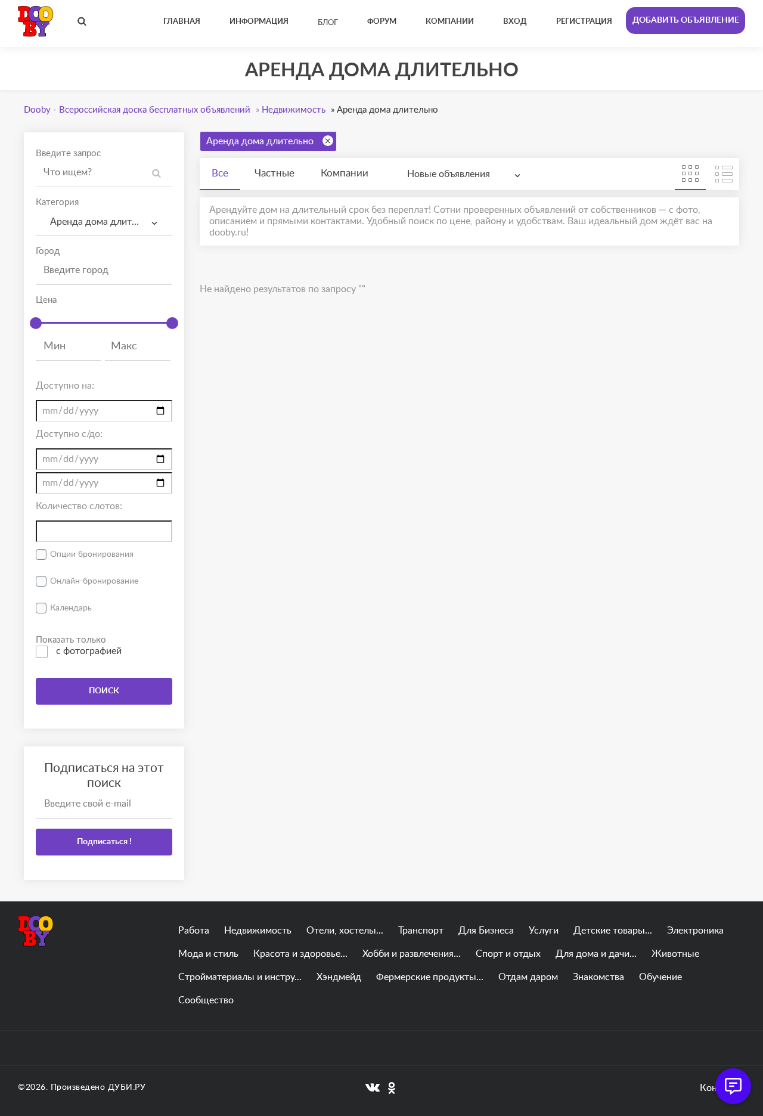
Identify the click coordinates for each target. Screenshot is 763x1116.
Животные (675, 954)
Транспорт (420, 930)
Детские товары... (612, 930)
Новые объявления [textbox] (448, 174)
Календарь (71, 608)
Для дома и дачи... (596, 954)
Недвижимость (257, 930)
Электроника (695, 930)
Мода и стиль (208, 954)
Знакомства (598, 977)
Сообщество (206, 1000)
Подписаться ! (104, 842)
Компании (344, 173)
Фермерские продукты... (429, 977)
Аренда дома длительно (260, 141)
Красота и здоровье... (300, 954)
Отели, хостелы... (344, 930)
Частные (274, 173)
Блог (328, 23)
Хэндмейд (339, 977)
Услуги (544, 930)
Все (220, 173)
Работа (193, 930)
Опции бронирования (92, 554)
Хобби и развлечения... (411, 954)
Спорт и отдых (508, 954)
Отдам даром (528, 977)
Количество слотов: (79, 506)
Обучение (660, 977)
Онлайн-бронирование (94, 581)
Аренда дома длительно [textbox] (101, 222)
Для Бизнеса (486, 930)
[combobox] (104, 222)
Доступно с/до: (69, 434)
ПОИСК (104, 691)
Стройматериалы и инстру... (240, 977)
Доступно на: (65, 385)
